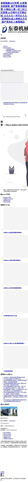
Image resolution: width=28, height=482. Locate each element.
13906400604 (12, 41)
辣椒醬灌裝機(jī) (10, 49)
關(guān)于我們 (7, 56)
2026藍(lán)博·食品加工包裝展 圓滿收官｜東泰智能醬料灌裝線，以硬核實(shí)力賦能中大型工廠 (15, 397)
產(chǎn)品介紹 (7, 47)
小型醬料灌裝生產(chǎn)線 (10, 315)
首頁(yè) (5, 46)
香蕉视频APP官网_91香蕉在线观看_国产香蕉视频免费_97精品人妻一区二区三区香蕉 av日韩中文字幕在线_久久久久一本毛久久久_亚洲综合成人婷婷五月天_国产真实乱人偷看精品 (14, 12)
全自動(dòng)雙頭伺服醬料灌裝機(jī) (12, 232)
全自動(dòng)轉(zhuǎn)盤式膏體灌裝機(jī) (13, 343)
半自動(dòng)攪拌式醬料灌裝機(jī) (12, 260)
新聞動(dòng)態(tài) (8, 53)
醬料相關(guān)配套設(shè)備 (13, 50)
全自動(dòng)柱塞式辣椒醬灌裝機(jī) (12, 288)
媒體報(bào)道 (6, 200)
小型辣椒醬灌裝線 (8, 371)
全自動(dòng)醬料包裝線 (12, 52)
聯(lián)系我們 (6, 55)
